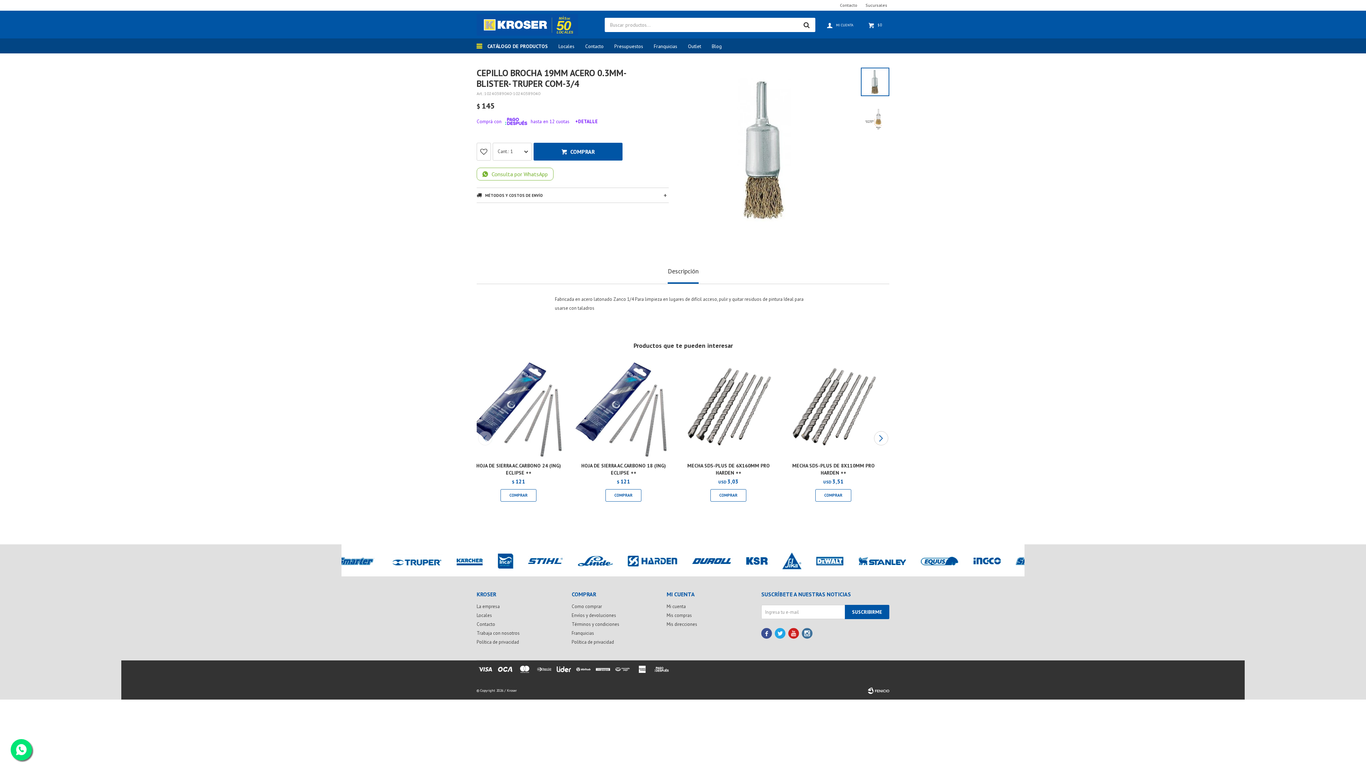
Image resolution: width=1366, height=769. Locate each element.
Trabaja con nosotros (498, 633)
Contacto (594, 46)
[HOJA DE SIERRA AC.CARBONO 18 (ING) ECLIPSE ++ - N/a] (623, 410)
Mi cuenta (676, 606)
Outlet (694, 46)
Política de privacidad (498, 642)
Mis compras (679, 615)
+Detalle (586, 121)
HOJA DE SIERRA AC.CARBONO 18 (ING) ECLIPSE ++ (623, 469)
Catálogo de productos (517, 46)
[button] (881, 438)
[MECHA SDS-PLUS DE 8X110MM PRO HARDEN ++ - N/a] (833, 410)
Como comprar (587, 606)
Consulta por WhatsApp (520, 174)
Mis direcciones (682, 624)
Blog (717, 46)
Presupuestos (628, 46)
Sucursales (876, 5)
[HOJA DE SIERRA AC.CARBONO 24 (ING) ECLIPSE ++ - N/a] (518, 410)
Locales (566, 46)
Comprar (582, 151)
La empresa (488, 606)
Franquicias (665, 46)
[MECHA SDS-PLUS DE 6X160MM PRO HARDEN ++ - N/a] (728, 410)
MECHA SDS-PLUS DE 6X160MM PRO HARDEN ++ (728, 469)
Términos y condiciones (595, 624)
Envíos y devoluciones (594, 615)
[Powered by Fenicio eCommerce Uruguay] (878, 690)
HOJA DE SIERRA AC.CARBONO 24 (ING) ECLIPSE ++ (518, 469)
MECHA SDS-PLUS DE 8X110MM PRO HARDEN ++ (833, 469)
